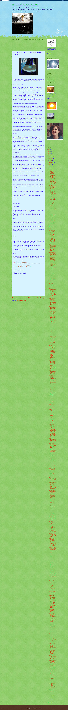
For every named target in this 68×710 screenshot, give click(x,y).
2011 (49, 702)
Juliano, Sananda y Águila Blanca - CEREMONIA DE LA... (52, 254)
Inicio (29, 298)
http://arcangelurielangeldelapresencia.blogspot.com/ (51, 79)
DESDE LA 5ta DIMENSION (51, 250)
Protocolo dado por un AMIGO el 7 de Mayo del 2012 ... (52, 401)
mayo (50, 169)
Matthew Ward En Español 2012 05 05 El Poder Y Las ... (52, 577)
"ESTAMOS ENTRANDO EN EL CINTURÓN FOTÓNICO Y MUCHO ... (52, 240)
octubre (50, 160)
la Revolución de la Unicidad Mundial (52, 631)
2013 (49, 153)
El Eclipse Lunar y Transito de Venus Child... (52, 227)
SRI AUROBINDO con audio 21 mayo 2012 (52, 231)
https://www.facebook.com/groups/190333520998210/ (20, 262)
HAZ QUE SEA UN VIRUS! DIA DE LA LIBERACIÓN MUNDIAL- (52, 627)
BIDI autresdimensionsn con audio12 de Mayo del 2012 (52, 372)
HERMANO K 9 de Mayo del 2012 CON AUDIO (52, 483)
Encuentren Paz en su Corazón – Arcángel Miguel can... (52, 582)
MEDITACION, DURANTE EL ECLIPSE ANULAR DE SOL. (52, 397)
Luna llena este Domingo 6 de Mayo (52, 610)
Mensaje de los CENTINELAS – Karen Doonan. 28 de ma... (52, 223)
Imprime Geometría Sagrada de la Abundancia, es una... (52, 540)
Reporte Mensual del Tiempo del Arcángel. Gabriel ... (52, 321)
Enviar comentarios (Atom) (21, 300)
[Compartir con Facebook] (28, 265)
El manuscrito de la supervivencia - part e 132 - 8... (52, 505)
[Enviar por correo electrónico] (26, 265)
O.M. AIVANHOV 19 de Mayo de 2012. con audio (52, 303)
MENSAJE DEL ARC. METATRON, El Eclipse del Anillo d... (52, 387)
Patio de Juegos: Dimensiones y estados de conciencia (52, 523)
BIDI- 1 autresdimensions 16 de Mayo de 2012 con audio (52, 347)
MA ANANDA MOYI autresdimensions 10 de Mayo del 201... (52, 435)
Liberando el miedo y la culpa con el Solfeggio (52, 268)
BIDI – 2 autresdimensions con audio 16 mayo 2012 (52, 308)
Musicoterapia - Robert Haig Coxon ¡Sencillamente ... (52, 421)
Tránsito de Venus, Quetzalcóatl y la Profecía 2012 (52, 474)
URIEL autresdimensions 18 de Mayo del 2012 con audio (52, 362)
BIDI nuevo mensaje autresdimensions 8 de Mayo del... (52, 491)
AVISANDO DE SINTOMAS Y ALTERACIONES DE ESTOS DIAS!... (52, 445)
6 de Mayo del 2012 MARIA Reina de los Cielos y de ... (52, 544)
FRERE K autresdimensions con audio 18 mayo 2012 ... (52, 208)
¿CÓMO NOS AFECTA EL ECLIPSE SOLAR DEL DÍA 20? (52, 367)
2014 (49, 151)
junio (50, 168)
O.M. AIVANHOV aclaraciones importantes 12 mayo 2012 (52, 406)
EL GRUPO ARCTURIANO (52, 458)
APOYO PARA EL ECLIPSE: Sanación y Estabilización (52, 416)
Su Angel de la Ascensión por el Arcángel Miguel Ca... (52, 454)
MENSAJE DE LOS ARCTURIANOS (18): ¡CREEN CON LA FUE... (52, 218)
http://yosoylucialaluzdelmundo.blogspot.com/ (24, 266)
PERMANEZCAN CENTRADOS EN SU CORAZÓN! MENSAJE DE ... (52, 177)
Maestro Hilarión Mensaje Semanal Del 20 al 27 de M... (52, 317)
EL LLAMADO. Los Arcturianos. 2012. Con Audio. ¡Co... (52, 450)
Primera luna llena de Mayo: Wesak (52, 665)
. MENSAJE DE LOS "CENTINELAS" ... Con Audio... (52, 312)
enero (50, 699)
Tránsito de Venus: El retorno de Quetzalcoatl (52, 172)
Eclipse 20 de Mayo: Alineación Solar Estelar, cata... (52, 392)
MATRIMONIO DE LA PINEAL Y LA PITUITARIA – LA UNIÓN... (52, 338)
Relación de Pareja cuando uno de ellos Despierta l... (52, 668)
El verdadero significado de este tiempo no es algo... (52, 333)
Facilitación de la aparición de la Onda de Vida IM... (52, 470)
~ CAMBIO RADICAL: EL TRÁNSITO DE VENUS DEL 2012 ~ (52, 198)
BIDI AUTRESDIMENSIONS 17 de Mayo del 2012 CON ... (52, 290)
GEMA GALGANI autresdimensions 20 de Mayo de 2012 (52, 280)
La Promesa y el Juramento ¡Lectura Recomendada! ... (52, 377)
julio (50, 166)
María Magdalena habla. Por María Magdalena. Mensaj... (52, 620)
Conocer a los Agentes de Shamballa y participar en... (52, 635)
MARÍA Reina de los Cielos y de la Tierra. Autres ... (52, 299)
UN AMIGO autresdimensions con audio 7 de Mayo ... (52, 496)
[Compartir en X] (27, 265)
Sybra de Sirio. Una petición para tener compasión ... (52, 606)
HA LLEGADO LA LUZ (25, 4)
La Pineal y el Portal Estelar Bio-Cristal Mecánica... (52, 264)
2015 (49, 149)
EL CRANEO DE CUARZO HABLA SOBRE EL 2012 (52, 430)
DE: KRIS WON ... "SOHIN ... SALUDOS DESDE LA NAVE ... (52, 556)
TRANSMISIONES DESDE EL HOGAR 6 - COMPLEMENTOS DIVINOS (52, 685)
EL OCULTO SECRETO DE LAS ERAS (52, 235)
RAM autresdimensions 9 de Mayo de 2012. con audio (52, 479)
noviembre (51, 158)
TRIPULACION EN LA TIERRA (52, 671)
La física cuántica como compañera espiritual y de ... (52, 690)
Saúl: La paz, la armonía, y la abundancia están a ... (52, 647)
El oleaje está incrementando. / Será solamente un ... (52, 640)
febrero (50, 697)
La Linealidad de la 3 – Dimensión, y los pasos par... (52, 275)
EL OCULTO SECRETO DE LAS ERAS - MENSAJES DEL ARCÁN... (52, 192)
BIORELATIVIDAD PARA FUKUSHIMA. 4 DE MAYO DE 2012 (52, 562)
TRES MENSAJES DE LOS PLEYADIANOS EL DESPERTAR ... (52, 259)
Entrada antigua (41, 298)
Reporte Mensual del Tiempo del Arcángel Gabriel (52, 328)
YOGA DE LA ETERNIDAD (51, 325)
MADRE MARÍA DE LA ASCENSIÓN (52, 623)
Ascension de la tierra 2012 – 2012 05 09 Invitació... (52, 487)
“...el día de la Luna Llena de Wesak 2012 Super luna (52, 592)
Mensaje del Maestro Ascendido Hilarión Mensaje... (52, 680)
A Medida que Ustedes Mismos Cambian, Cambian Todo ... (52, 615)
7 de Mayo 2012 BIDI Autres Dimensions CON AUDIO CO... (52, 500)
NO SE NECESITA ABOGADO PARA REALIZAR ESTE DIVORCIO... (52, 657)
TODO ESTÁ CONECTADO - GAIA (52, 527)
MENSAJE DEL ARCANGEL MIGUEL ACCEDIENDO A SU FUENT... (52, 568)
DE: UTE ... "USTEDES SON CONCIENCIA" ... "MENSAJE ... (52, 187)
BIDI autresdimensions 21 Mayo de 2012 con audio (52, 246)
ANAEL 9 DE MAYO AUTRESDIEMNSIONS (52, 462)
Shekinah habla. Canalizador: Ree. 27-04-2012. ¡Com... (52, 675)
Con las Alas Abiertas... (51, 551)
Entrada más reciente (17, 298)
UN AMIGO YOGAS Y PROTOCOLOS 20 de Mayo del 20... (52, 295)
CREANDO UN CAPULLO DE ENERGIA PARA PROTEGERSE (52, 213)
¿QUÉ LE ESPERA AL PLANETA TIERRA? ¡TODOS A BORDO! (52, 602)
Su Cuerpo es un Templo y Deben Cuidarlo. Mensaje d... (52, 513)
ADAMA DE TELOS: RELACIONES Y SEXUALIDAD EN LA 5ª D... (52, 518)
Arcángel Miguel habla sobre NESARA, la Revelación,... (52, 652)
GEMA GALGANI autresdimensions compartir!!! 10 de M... (52, 440)
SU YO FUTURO (52, 643)
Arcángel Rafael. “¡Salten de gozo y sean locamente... (52, 351)
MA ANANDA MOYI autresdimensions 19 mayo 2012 (52, 272)
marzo (50, 695)
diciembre (51, 156)
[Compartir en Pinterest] (29, 265)
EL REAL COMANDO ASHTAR (51, 509)
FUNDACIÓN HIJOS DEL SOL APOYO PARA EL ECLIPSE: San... (52, 182)
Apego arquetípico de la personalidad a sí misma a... (52, 465)
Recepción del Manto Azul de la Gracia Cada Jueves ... (52, 548)
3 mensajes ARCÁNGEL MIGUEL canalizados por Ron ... (52, 356)
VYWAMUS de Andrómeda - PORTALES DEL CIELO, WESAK (52, 597)
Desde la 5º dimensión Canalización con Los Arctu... (52, 285)
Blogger (40, 708)
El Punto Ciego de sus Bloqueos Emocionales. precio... (52, 203)
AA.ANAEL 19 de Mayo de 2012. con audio (52, 342)
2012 (49, 155)
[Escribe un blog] (27, 265)
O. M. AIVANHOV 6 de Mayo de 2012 (52, 531)
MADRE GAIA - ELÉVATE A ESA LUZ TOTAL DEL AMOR (52, 535)
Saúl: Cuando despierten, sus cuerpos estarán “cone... (52, 411)
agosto (50, 164)
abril (50, 694)
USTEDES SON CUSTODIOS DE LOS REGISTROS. (52, 572)
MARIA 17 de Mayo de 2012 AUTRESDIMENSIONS (52, 381)
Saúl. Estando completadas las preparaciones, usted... (52, 426)
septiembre (51, 162)
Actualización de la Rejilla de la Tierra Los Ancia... (52, 661)
